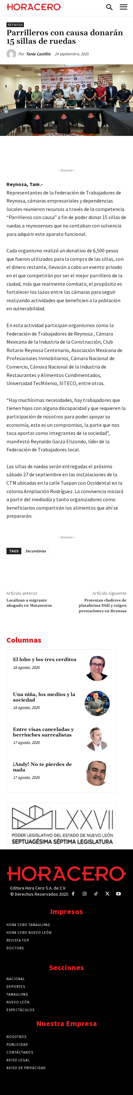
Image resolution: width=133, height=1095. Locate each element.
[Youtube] (119, 894)
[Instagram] (84, 894)
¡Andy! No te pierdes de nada (42, 767)
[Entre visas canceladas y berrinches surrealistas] (97, 738)
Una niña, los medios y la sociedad (44, 697)
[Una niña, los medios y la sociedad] (97, 703)
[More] (108, 150)
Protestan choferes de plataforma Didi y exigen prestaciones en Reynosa (103, 606)
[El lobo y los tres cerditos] (97, 668)
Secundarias (35, 550)
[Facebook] (33, 150)
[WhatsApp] (62, 150)
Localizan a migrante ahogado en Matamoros (29, 603)
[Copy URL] (92, 150)
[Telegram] (77, 150)
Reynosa (15, 25)
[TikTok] (96, 894)
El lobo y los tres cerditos (45, 660)
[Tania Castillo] (12, 54)
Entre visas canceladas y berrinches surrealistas (43, 732)
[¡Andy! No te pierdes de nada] (97, 773)
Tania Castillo (38, 54)
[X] (48, 150)
